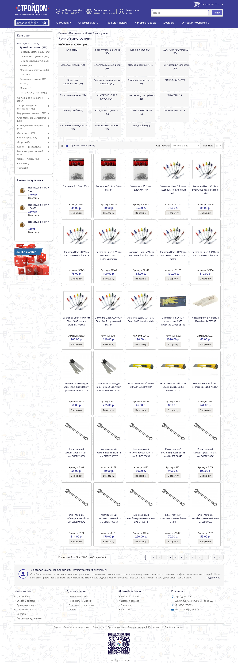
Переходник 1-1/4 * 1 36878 (38, 206)
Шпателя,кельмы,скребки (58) (107, 66)
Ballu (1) (24, 83)
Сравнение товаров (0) (83, 145)
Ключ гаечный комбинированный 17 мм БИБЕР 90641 (205, 453)
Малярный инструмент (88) (34, 69)
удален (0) (22, 167)
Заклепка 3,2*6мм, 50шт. (76, 186)
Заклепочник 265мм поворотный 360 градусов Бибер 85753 (173, 321)
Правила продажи (117, 22)
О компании (63, 22)
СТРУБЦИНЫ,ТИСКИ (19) (141, 112)
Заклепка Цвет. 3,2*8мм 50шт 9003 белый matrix (141, 253)
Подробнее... (213, 577)
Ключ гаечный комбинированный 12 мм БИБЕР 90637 (109, 453)
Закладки (126, 605)
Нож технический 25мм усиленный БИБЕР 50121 (205, 385)
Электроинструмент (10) (33, 79)
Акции (72, 609)
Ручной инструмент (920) (33, 47)
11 (205, 557)
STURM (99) (26, 65)
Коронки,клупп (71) (140, 49)
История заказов (130, 600)
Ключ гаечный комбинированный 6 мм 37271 (173, 518)
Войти (129, 12)
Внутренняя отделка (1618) (31, 113)
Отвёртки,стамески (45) (140, 64)
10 (198, 557)
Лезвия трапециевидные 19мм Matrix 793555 (205, 319)
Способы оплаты (88, 22)
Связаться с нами (78, 596)
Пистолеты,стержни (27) (73, 95)
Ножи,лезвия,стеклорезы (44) (175, 66)
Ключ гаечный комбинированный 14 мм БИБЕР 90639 (141, 453)
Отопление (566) (26, 133)
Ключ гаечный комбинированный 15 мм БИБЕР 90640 (173, 453)
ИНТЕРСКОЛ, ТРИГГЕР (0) (33, 92)
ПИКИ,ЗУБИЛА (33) (175, 80)
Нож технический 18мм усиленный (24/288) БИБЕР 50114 (173, 387)
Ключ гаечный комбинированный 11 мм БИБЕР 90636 (76, 453)
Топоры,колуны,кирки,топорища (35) (141, 81)
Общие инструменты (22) (106, 112)
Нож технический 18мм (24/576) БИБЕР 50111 (141, 385)
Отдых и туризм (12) (28, 158)
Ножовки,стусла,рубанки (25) (141, 97)
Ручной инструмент (97, 33)
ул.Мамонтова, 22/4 (72, 10)
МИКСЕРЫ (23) (174, 95)
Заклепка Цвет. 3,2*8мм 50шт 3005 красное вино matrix (205, 190)
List (61, 145)
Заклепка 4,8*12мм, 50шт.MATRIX (141, 188)
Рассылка (126, 609)
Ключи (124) (72, 49)
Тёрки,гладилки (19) (174, 110)
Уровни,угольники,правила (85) (107, 51)
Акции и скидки (102, 10)
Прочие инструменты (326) (34, 56)
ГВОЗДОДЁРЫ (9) (141, 125)
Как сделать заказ (145, 22)
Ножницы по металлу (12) (106, 127)
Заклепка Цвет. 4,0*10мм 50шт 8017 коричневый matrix (108, 321)
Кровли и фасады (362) (29, 146)
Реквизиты (98, 627)
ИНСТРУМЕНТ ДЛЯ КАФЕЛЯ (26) (107, 97)
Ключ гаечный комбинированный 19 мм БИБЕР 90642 (76, 518)
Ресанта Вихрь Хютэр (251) (34, 60)
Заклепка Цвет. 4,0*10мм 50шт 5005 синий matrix (205, 253)
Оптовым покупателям (195, 22)
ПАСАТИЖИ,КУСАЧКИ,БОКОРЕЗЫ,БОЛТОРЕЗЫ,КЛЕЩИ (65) (175, 51)
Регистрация (132, 10)
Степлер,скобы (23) (73, 110)
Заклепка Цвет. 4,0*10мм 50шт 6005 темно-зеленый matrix (76, 321)
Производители (116, 627)
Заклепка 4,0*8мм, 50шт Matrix (109, 188)
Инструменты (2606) (28, 43)
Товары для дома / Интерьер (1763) (27, 107)
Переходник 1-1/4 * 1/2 (38, 223)
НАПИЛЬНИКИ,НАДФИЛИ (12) (73, 127)
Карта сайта (154, 627)
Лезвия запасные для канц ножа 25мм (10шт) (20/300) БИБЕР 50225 (108, 387)
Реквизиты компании (80, 600)
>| (220, 557)
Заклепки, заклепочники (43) (73, 81)
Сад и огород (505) (27, 137)
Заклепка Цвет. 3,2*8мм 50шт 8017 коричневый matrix (173, 190)
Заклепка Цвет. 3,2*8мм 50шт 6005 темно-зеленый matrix (109, 255)
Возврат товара (136, 627)
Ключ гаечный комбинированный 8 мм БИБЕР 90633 (205, 518)
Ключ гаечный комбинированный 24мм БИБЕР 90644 (141, 518)
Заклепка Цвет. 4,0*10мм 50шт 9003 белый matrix (140, 319)
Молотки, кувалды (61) (73, 64)
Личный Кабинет (130, 596)
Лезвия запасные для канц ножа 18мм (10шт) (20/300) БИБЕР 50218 (76, 387)
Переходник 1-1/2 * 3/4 (38, 189)
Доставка (169, 22)
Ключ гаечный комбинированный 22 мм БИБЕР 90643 (109, 518)
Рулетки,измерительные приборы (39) (107, 81)
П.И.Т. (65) (25, 74)
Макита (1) (25, 88)
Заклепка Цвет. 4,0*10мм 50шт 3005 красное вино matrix (173, 255)
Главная (62, 33)
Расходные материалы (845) (35, 51)
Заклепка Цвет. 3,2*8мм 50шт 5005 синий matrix (76, 253)
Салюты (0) (23, 163)
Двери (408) (23, 142)
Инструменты (76, 33)
